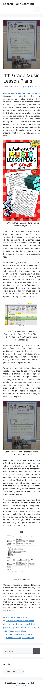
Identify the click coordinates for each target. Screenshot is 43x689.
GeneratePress (21, 685)
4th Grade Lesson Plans (17, 617)
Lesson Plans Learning (18, 4)
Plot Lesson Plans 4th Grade (19, 634)
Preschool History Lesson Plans (20, 638)
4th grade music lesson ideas (22, 627)
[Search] (36, 651)
